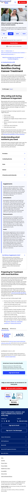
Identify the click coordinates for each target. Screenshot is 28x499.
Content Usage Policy (10, 356)
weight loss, (14, 321)
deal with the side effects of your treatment (13, 134)
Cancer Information (5, 437)
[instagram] (4, 421)
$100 (10, 34)
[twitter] (2, 421)
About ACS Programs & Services (8, 449)
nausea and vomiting (16, 323)
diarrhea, (8, 321)
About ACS (3, 445)
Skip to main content (5, 1)
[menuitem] (25, 58)
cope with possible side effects (18, 292)
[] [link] (11, 89)
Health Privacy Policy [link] (5, 468)
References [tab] (13, 328)
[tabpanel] (14, 339)
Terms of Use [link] (4, 473)
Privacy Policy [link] (4, 463)
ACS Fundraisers (5, 441)
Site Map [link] (3, 460)
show (11, 89)
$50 (4, 34)
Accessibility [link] (4, 471)
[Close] (26, 6)
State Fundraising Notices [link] (6, 476)
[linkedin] (9, 421)
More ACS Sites (4, 453)
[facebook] (6, 421)
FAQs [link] (2, 458)
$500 (24, 34)
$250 (17, 34)
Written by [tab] (5, 328)
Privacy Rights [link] (4, 465)
